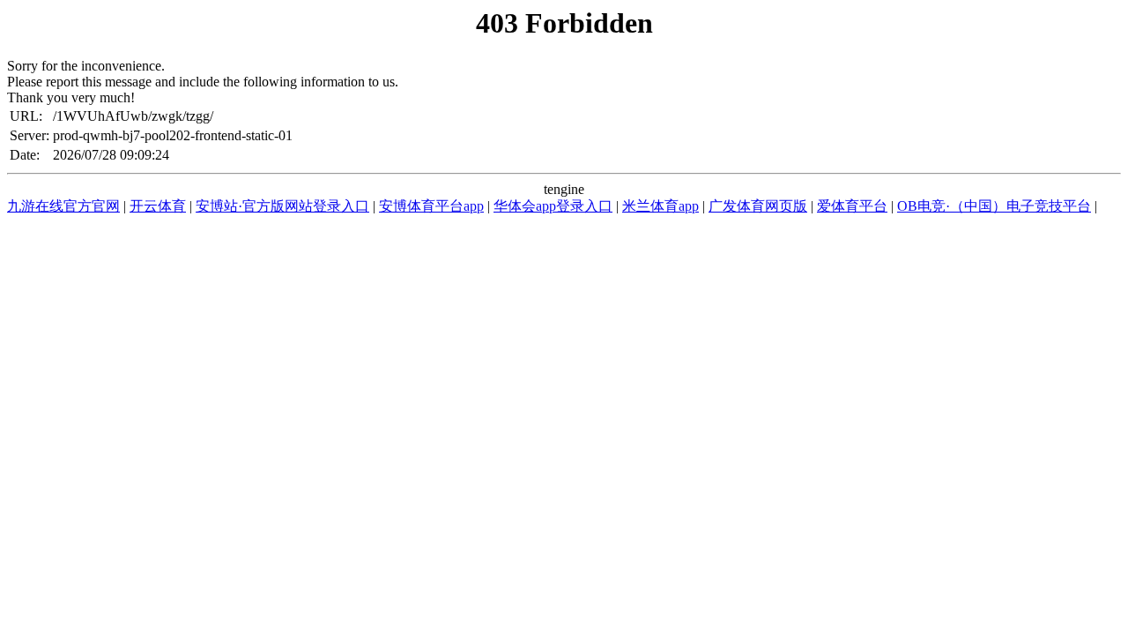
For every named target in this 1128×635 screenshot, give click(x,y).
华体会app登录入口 (553, 205)
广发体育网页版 (758, 205)
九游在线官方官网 (63, 205)
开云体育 (158, 205)
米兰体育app (660, 205)
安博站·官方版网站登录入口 (282, 205)
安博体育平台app (431, 205)
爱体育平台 (852, 205)
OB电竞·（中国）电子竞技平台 (994, 205)
